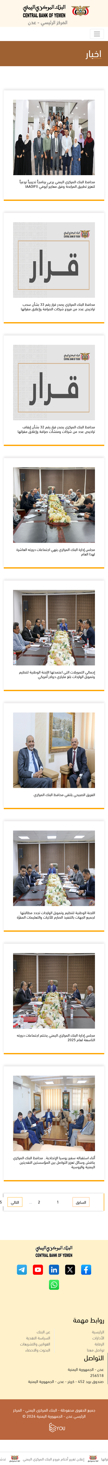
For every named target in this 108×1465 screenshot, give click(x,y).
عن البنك (43, 1331)
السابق (81, 1202)
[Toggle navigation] (97, 34)
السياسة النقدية (38, 1337)
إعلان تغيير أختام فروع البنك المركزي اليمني (73, 1458)
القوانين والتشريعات (35, 1343)
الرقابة (99, 1343)
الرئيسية (98, 1331)
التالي (15, 1202)
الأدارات (98, 1337)
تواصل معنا (95, 1349)
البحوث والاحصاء (37, 1349)
